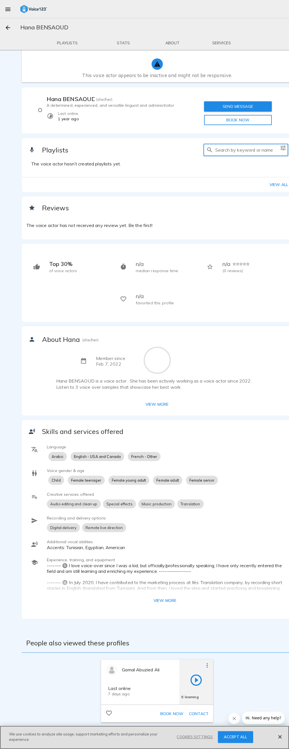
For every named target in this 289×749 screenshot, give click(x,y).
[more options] (207, 665)
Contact (199, 713)
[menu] (8, 9)
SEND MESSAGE (238, 106)
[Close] (280, 737)
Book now (171, 713)
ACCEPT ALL (235, 737)
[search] (209, 150)
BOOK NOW (237, 120)
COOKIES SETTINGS (195, 737)
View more (157, 404)
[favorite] (109, 713)
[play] (196, 680)
